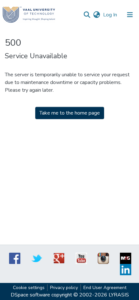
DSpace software (30, 294)
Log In (110, 14)
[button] (96, 15)
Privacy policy (64, 288)
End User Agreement (104, 288)
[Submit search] (86, 15)
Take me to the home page (69, 113)
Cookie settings (29, 288)
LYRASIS (119, 294)
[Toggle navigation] (130, 14)
